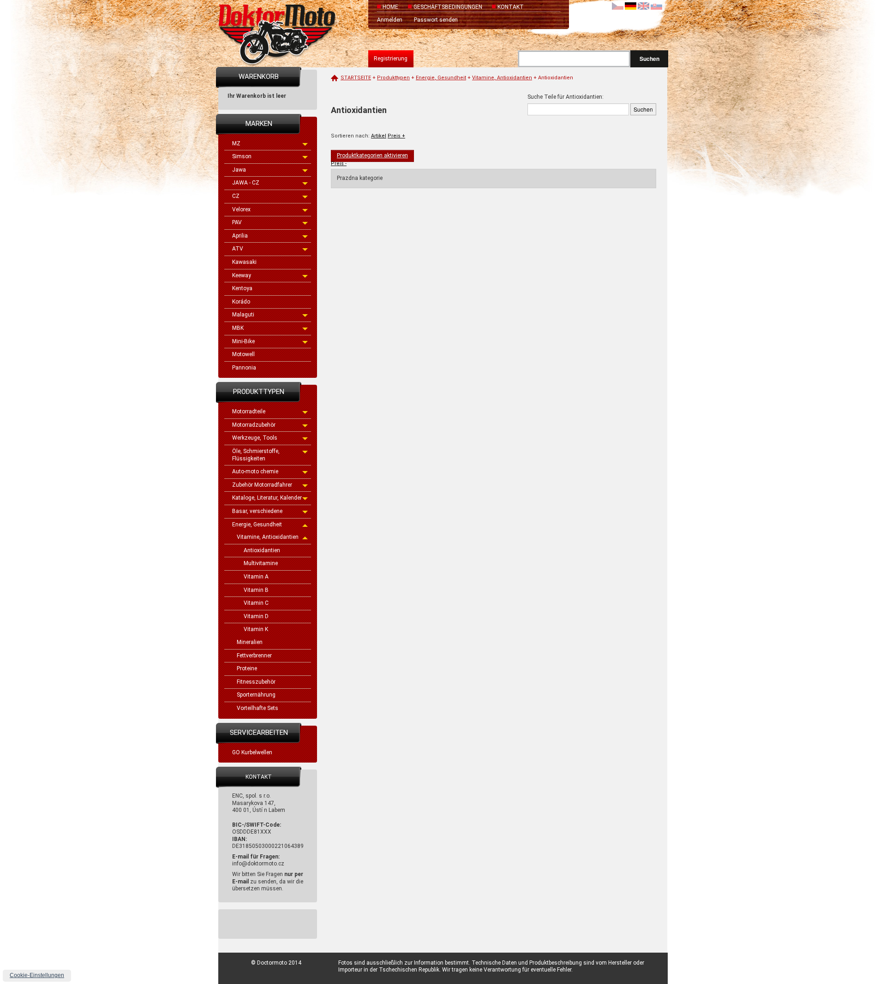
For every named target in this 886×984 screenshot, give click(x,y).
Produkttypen (393, 78)
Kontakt (510, 7)
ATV (237, 248)
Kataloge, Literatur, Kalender (267, 498)
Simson (241, 156)
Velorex (241, 209)
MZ (236, 143)
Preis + (396, 136)
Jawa (239, 170)
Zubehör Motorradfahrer (262, 485)
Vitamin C (256, 603)
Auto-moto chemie (255, 471)
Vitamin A (256, 576)
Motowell (243, 354)
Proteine (247, 668)
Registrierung (390, 58)
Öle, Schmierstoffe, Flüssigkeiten (256, 455)
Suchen (649, 58)
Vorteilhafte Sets (257, 708)
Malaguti (243, 314)
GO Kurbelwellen (252, 752)
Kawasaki (244, 262)
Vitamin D (256, 616)
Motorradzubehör (253, 425)
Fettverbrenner (254, 655)
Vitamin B (256, 590)
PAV (237, 222)
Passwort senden (436, 20)
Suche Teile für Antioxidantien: (565, 97)
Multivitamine (261, 563)
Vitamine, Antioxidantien (268, 537)
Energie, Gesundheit (257, 524)
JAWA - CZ (245, 182)
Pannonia (244, 367)
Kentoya (242, 288)
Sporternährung (256, 695)
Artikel (378, 136)
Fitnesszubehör (256, 682)
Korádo (241, 301)
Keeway (241, 275)
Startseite (356, 78)
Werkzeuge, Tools (254, 438)
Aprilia (240, 236)
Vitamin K (256, 629)
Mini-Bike (243, 341)
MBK (238, 328)
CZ (235, 196)
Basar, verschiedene (257, 511)
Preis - (339, 164)
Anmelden (389, 20)
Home (390, 7)
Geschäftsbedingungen (447, 7)
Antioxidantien (262, 550)
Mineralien (250, 642)
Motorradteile (248, 411)
